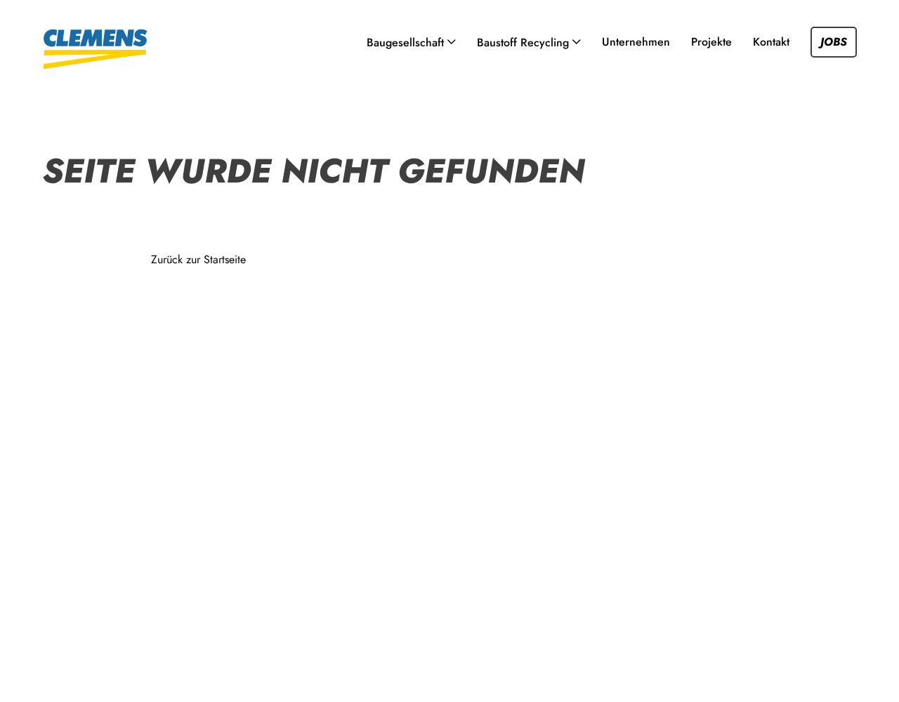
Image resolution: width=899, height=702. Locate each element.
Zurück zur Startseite (198, 259)
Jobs (833, 42)
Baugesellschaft (405, 42)
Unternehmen (636, 42)
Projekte (711, 42)
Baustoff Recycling (523, 42)
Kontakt (771, 42)
